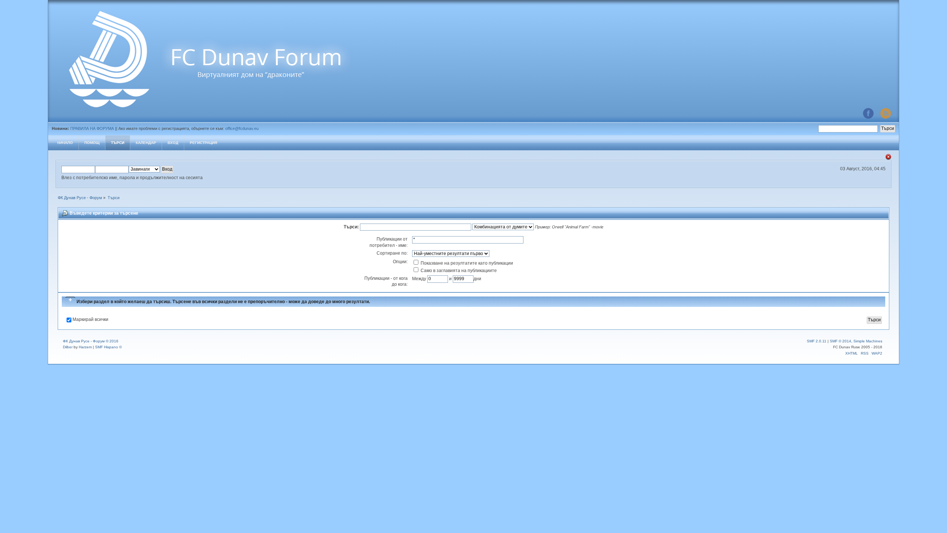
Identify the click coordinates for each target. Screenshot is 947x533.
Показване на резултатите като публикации (466, 263)
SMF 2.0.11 (816, 341)
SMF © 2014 (840, 341)
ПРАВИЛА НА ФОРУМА (92, 128)
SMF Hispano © (108, 347)
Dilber (68, 347)
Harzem (85, 347)
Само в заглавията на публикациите (458, 270)
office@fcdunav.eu (242, 128)
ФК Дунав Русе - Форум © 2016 (90, 341)
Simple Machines (867, 341)
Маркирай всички (90, 319)
